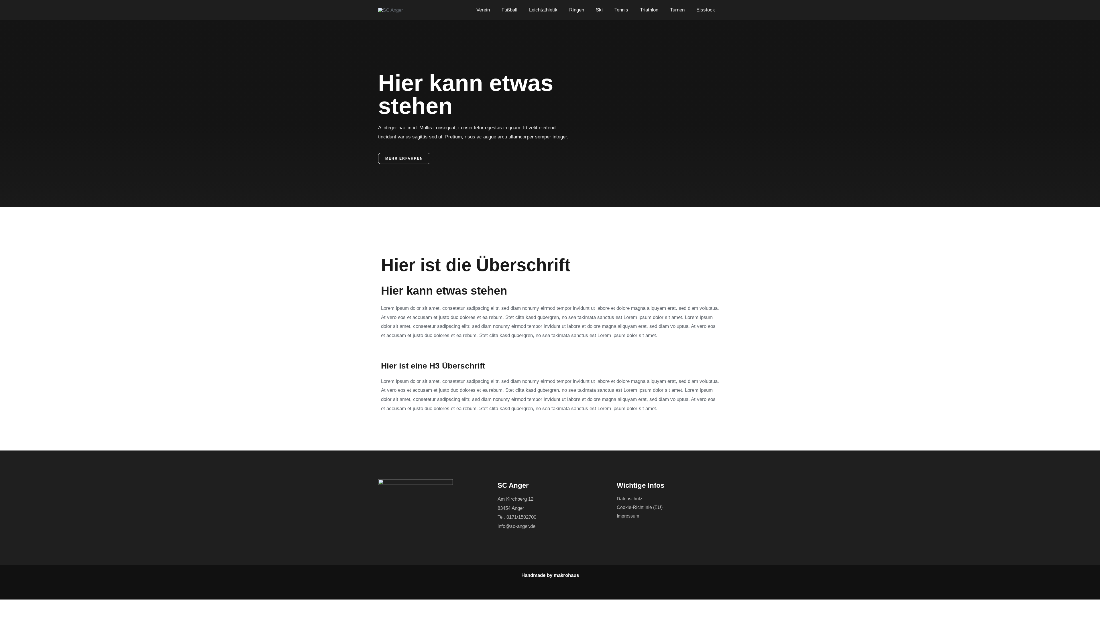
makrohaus (566, 575)
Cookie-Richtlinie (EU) (640, 507)
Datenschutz (629, 498)
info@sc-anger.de (516, 526)
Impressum (628, 516)
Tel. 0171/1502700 (517, 517)
